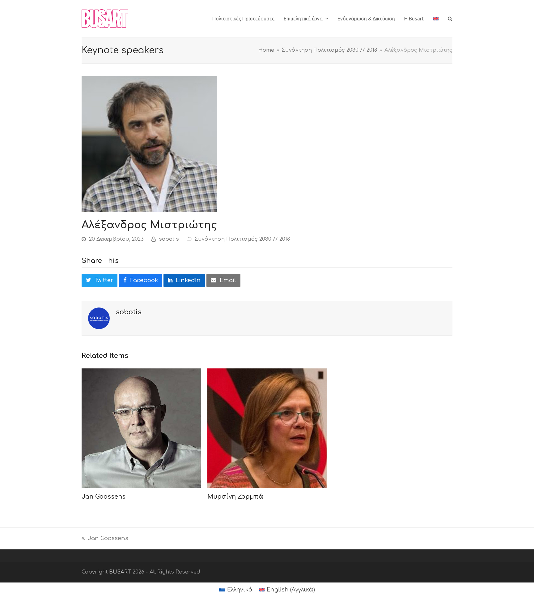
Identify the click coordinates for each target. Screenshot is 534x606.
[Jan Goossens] (141, 428)
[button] (450, 18)
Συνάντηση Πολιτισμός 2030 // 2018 (242, 239)
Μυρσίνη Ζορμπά (235, 496)
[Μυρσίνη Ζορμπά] (267, 428)
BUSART (120, 572)
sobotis (169, 239)
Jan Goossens (103, 496)
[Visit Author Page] (99, 318)
